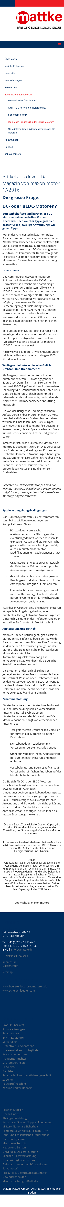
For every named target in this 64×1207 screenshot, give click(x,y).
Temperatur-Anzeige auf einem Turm (25, 1131)
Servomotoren (11, 1033)
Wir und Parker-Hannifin (17, 1088)
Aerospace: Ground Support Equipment (27, 1122)
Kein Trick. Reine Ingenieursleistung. (27, 107)
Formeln (9, 146)
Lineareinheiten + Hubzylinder (21, 1050)
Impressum (9, 962)
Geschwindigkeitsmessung (18, 1160)
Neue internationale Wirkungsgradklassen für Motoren (31, 130)
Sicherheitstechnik (17, 114)
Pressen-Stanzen (12, 1110)
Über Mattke (11, 59)
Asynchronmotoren (14, 1054)
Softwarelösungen (13, 1029)
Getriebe (7, 1071)
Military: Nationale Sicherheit (20, 1126)
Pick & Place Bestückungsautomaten (24, 1173)
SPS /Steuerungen (13, 1063)
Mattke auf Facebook (17, 956)
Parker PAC (9, 1067)
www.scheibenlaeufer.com (18, 990)
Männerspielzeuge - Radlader (20, 1181)
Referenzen (11, 87)
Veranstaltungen (13, 80)
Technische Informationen (18, 94)
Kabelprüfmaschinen (15, 1083)
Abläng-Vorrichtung (14, 1118)
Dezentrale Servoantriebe (18, 1046)
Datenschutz (10, 966)
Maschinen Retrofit (14, 1143)
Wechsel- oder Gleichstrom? (23, 100)
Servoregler (9, 1042)
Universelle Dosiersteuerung (20, 1152)
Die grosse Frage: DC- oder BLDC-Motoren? (31, 121)
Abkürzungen (12, 139)
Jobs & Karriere (13, 153)
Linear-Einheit (11, 1114)
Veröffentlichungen (14, 66)
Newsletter (10, 73)
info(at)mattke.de (21, 949)
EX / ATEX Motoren (13, 1037)
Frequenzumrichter (14, 1058)
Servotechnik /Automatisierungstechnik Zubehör (26, 1077)
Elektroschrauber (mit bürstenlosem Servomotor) (25, 1166)
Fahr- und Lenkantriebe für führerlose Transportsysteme (25, 1137)
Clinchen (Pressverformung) (19, 1156)
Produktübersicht (13, 1025)
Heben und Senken (14, 1147)
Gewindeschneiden (14, 1177)
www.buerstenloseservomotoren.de (24, 986)
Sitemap (7, 972)
